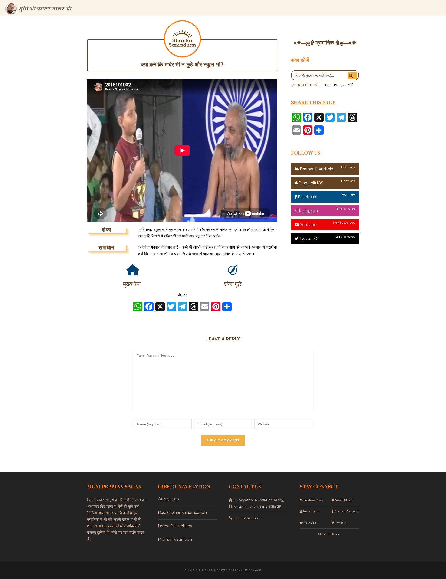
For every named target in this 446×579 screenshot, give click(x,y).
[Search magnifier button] (352, 75)
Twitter (340, 522)
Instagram (308, 211)
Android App (313, 500)
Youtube (307, 224)
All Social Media (329, 534)
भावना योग (330, 85)
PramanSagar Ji (346, 511)
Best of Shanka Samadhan (182, 512)
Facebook (306, 197)
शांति (351, 85)
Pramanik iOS (310, 183)
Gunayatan (168, 499)
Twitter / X (308, 238)
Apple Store (343, 500)
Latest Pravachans (175, 526)
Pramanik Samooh (175, 539)
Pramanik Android (316, 169)
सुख (342, 85)
